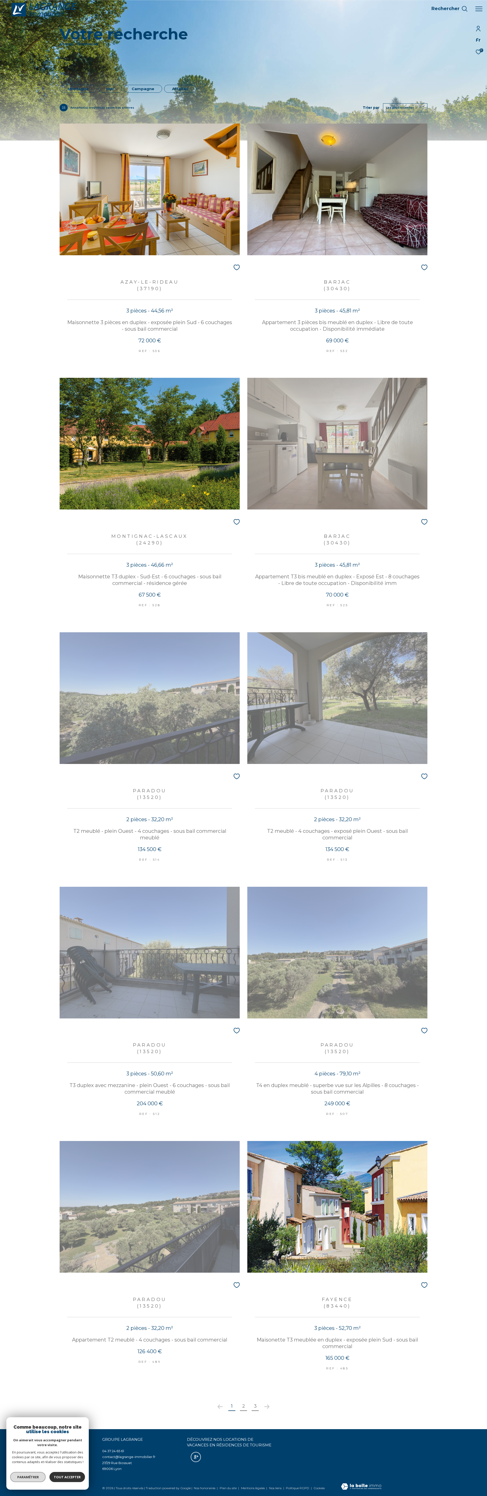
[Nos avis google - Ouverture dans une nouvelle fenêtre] (196, 1457)
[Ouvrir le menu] (479, 9)
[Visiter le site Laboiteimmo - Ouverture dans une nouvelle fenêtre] (361, 1486)
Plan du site (228, 1488)
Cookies (319, 1488)
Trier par (371, 108)
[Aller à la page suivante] (266, 1406)
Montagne (78, 88)
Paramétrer (28, 1477)
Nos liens (275, 1488)
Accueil (67, 44)
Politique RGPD (297, 1488)
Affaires (180, 88)
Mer (110, 88)
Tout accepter (67, 1477)
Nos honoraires (204, 1488)
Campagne (143, 88)
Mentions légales (253, 1488)
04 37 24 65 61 (113, 1451)
